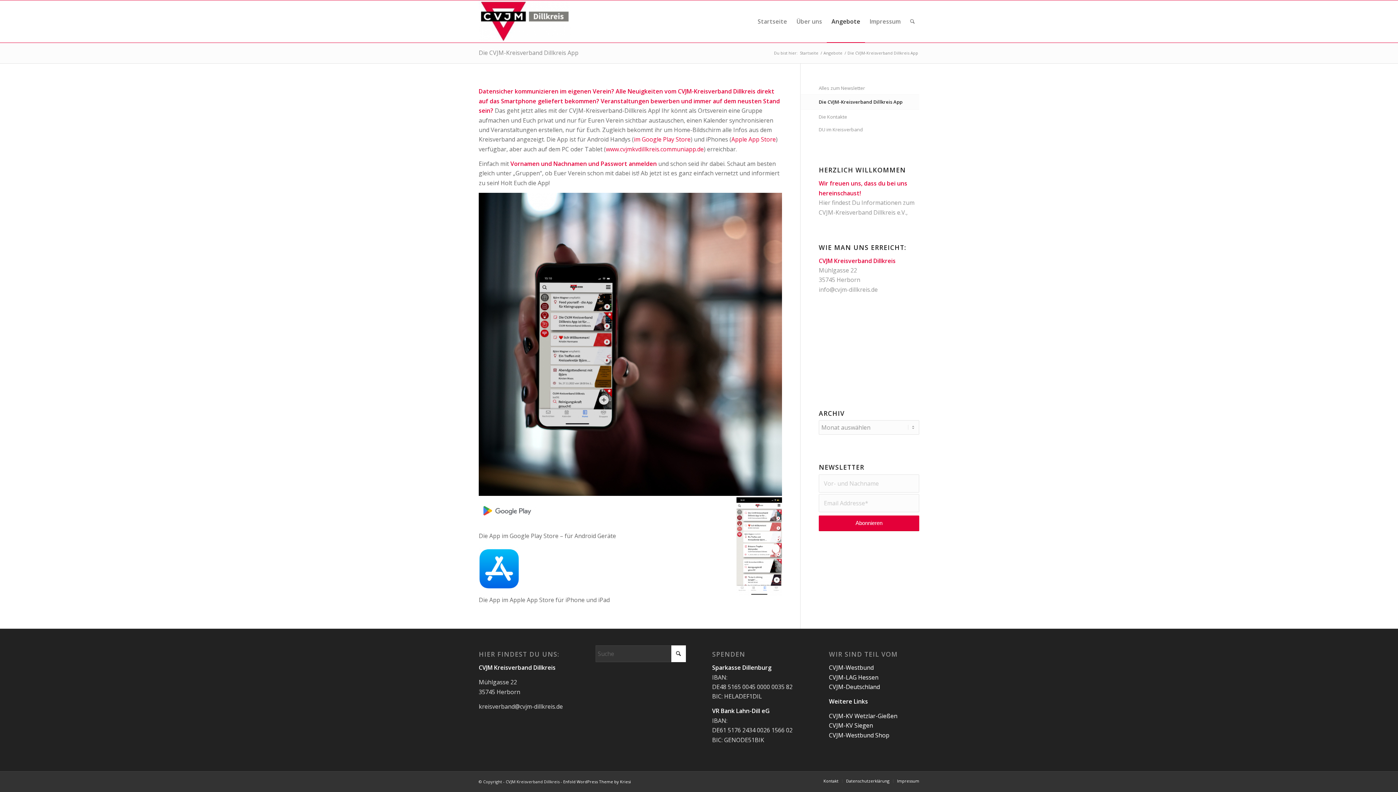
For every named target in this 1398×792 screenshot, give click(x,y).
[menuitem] (772, 21)
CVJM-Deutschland (854, 687)
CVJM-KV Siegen (851, 725)
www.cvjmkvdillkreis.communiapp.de (655, 149)
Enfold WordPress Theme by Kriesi (597, 781)
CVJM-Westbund (851, 668)
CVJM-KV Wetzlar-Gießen (863, 716)
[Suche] (912, 21)
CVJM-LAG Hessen (853, 677)
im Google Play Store (662, 139)
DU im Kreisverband (841, 129)
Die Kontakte (833, 117)
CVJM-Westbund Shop (859, 735)
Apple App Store (753, 139)
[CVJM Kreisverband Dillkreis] (524, 21)
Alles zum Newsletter (842, 88)
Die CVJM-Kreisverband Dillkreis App (528, 53)
